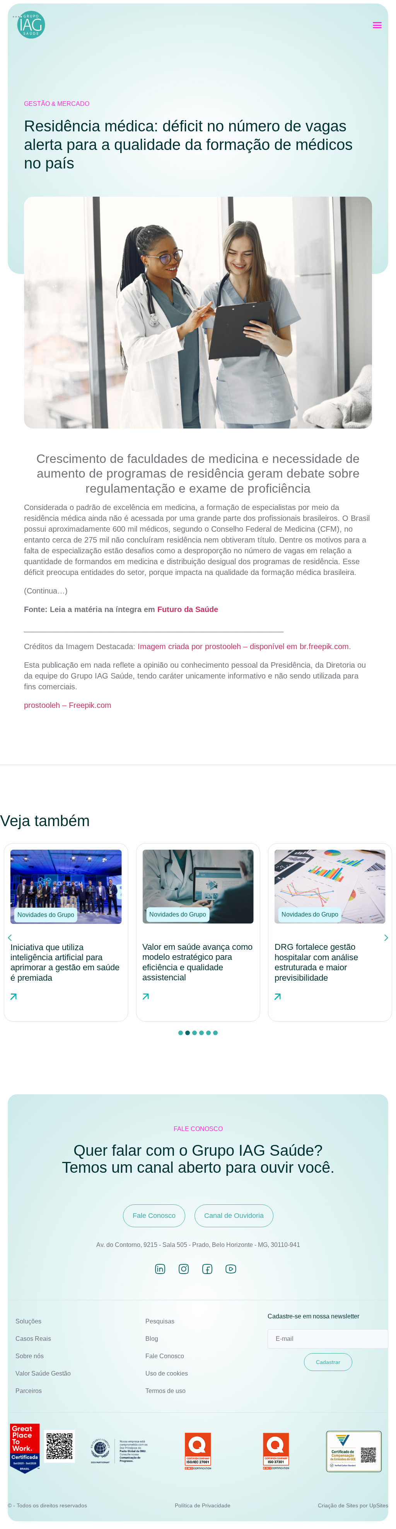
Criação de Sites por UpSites (353, 1505)
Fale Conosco (164, 1356)
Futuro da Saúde (187, 609)
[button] (377, 25)
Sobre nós (29, 1356)
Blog (151, 1338)
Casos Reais (33, 1338)
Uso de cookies (166, 1373)
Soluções (28, 1321)
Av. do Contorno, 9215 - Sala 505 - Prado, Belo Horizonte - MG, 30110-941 (198, 1245)
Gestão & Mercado (56, 103)
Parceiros (28, 1391)
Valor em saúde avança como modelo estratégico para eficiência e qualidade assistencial (197, 962)
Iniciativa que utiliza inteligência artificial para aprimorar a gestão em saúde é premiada (64, 962)
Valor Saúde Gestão (43, 1373)
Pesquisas (159, 1321)
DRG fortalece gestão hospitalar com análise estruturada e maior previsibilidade (316, 962)
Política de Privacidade (202, 1505)
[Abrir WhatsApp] (376, 1509)
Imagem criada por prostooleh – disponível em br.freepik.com (243, 646)
